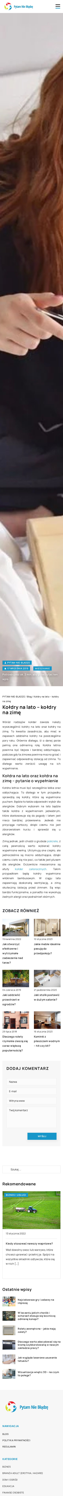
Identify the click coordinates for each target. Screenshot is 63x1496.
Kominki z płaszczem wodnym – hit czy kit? (47, 1041)
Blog (5, 1434)
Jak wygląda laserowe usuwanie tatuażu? (37, 1359)
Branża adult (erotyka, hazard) (22, 1473)
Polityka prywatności (16, 1440)
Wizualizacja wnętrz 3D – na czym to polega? (38, 1374)
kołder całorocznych (31, 869)
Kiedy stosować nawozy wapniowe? (29, 1243)
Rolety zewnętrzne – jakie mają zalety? (37, 1330)
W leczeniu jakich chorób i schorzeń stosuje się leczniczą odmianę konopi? (36, 1316)
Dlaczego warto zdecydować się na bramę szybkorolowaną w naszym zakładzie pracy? (39, 1345)
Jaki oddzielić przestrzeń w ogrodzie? (11, 999)
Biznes (6, 1466)
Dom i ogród (10, 1479)
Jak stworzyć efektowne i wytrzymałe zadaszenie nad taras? (12, 953)
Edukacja (8, 1486)
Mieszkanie (42, 668)
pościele (52, 841)
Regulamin (9, 1446)
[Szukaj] (6, 1169)
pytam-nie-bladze (18, 663)
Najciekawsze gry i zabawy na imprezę (36, 1301)
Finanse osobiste (13, 1492)
